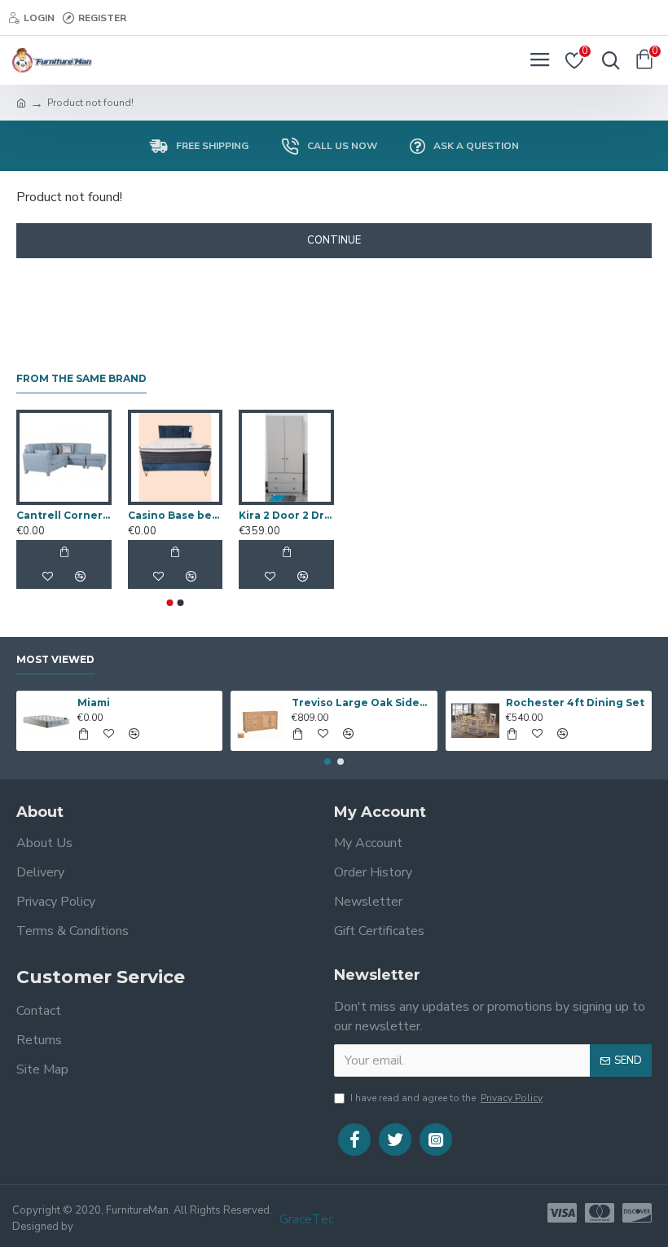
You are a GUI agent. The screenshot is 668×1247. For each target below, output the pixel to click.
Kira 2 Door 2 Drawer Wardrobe (286, 515)
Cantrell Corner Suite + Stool (64, 515)
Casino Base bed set (175, 515)
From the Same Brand (81, 378)
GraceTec (306, 1219)
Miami (93, 702)
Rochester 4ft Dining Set (575, 702)
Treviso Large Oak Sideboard (361, 702)
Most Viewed (55, 659)
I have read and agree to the (446, 1097)
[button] (170, 602)
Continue (334, 240)
